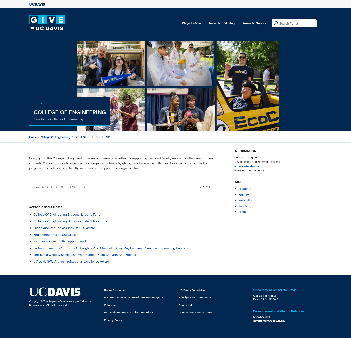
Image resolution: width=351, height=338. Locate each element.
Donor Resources (115, 290)
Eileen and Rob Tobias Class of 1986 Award (64, 228)
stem (242, 211)
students (244, 188)
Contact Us (186, 305)
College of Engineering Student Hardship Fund (66, 214)
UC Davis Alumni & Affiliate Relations (129, 312)
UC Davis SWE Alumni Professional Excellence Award (71, 261)
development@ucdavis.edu (269, 321)
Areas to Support (255, 23)
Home (33, 137)
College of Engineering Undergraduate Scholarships (70, 221)
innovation (246, 200)
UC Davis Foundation (192, 290)
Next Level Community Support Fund (59, 241)
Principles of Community (195, 297)
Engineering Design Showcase (55, 234)
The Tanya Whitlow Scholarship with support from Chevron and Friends (84, 254)
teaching (244, 206)
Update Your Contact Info (195, 312)
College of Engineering (55, 137)
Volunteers (111, 305)
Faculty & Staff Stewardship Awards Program (133, 297)
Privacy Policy (113, 320)
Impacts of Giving (222, 23)
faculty (243, 194)
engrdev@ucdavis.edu (248, 166)
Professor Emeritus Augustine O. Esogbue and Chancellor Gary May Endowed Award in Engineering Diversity (110, 248)
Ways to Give (191, 23)
